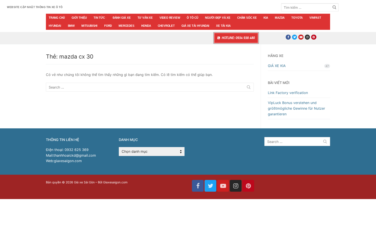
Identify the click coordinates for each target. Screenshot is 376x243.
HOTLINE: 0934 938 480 (238, 38)
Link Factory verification (288, 92)
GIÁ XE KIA (277, 66)
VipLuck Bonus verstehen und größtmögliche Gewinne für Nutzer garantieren (296, 108)
